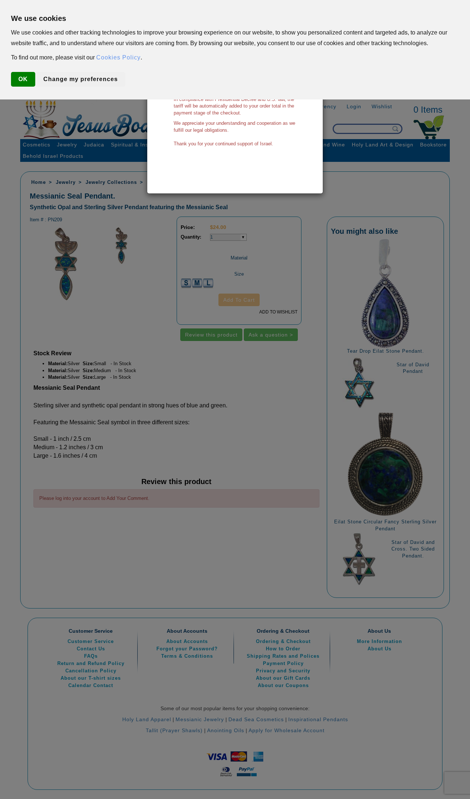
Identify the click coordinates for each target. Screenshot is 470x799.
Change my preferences (80, 79)
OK (23, 79)
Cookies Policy (118, 57)
